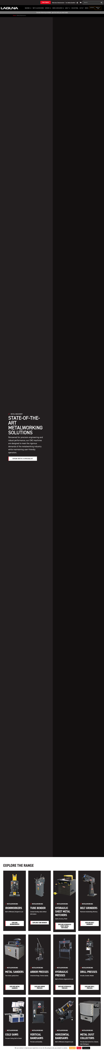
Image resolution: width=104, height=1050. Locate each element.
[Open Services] (50, 8)
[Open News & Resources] (63, 8)
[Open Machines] (30, 8)
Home (14, 15)
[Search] (101, 2)
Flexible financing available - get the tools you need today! (52, 12)
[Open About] (69, 8)
